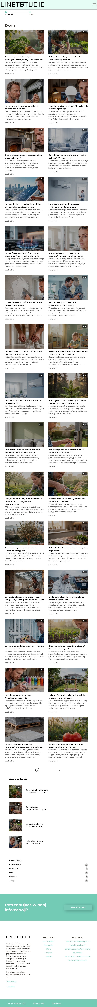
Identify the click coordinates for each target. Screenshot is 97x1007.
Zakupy (12, 880)
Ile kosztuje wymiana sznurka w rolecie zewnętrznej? (34, 842)
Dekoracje (13, 869)
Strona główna (11, 14)
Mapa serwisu (38, 1003)
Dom (11, 873)
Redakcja (11, 981)
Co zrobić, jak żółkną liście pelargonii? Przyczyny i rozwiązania (37, 791)
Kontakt (10, 986)
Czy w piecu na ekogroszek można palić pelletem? (36, 808)
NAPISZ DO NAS (78, 907)
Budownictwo (15, 865)
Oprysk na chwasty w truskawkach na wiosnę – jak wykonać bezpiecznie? (23, 502)
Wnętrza (13, 877)
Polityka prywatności (16, 1003)
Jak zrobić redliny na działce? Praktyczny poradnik (34, 825)
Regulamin (56, 1003)
